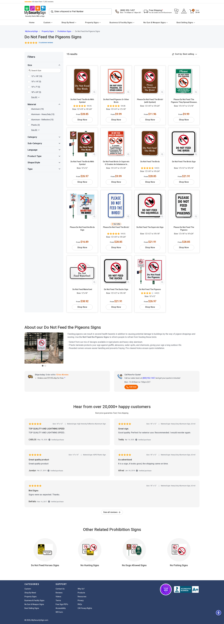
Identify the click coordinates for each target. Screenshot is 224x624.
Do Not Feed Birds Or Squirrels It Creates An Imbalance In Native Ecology (116, 163)
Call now (132, 387)
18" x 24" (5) (36, 92)
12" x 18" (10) (36, 76)
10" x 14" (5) (36, 81)
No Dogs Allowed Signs (134, 565)
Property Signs (92, 22)
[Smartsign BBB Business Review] (186, 589)
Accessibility (61, 608)
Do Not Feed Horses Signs (45, 565)
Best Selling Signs (185, 22)
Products (81, 593)
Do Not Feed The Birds (150, 162)
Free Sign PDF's (62, 604)
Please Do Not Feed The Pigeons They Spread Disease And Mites (184, 101)
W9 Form (59, 612)
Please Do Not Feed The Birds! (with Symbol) (150, 100)
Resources (82, 597)
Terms (58, 600)
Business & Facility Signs (121, 22)
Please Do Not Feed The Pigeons (184, 228)
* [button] (64, 378)
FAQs (80, 604)
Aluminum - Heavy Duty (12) (42, 114)
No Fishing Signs (179, 565)
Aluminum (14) (37, 109)
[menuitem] (31, 23)
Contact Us (60, 589)
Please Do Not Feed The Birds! (116, 227)
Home (31, 22)
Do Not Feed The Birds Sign (184, 162)
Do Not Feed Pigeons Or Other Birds (116, 100)
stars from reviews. (43, 2)
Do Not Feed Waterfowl (82, 289)
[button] (176, 11)
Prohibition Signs (64, 31)
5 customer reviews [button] (46, 42)
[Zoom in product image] (94, 92)
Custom (46, 22)
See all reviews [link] (110, 512)
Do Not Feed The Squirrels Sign (149, 227)
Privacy (81, 600)
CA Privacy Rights (85, 608)
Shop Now (82, 119)
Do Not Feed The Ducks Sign (116, 289)
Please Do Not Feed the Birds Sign (82, 228)
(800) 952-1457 (148, 378)
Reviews (59, 593)
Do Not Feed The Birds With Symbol (82, 100)
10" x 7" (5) (35, 87)
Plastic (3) (35, 125)
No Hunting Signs (89, 565)
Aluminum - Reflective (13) (42, 119)
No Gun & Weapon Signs (154, 22)
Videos (58, 597)
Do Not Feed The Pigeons (150, 289)
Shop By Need (67, 22)
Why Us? (81, 589)
